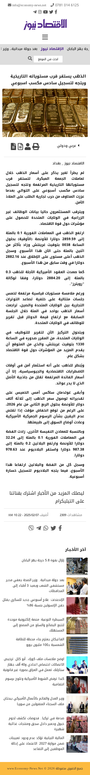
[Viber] (31, 528)
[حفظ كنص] (13, 146)
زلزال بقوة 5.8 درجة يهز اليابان (43, 560)
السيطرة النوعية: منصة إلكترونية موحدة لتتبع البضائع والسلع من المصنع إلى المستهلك (36, 625)
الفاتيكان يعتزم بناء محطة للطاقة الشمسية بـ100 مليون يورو (40, 642)
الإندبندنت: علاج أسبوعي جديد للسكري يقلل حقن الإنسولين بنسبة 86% (33, 602)
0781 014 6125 (67, 5)
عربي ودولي (66, 145)
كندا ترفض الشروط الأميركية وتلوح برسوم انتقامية (34, 681)
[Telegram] (35, 12)
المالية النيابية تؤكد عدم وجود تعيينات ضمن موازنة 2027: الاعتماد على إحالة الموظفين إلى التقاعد (36, 743)
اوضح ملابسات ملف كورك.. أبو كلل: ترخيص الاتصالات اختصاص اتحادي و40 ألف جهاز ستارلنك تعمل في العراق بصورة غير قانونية (33, 664)
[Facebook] (56, 12)
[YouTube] (45, 12)
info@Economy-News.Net (29, 5)
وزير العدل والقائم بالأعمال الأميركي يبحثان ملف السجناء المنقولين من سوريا (33, 701)
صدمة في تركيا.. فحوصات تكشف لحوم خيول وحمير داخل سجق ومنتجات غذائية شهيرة (36, 723)
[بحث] (30, 58)
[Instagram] (40, 12)
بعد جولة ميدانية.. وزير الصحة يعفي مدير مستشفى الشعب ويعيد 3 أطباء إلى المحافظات (35, 585)
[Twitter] (51, 12)
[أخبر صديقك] (28, 146)
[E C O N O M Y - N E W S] (45, 26)
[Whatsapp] (45, 528)
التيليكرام (64, 501)
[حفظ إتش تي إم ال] (20, 146)
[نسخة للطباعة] (35, 146)
